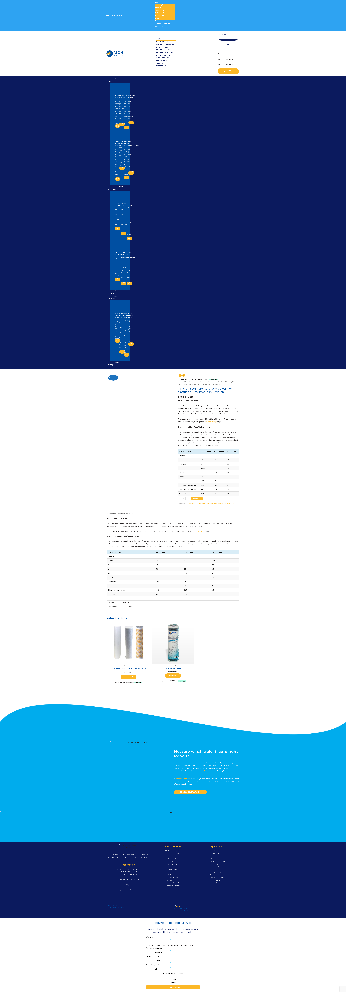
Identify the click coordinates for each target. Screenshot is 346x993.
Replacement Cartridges (117, 188)
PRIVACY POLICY (113, 906)
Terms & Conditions (217, 875)
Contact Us (159, 26)
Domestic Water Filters (173, 883)
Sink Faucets (161, 60)
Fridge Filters (162, 47)
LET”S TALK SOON (173, 987)
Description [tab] (111, 514)
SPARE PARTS (113, 363)
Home (180, 382)
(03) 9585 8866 (131, 885)
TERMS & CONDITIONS (115, 908)
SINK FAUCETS (113, 297)
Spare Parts (161, 63)
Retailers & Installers (162, 24)
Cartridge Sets (162, 58)
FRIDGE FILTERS (114, 292)
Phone (173, 982)
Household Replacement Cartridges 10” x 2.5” (215, 382)
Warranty (217, 872)
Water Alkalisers (173, 853)
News (217, 869)
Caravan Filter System (173, 864)
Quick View (129, 662)
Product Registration (217, 878)
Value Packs (172, 875)
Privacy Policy (160, 7)
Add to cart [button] (128, 677)
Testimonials (160, 10)
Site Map (217, 867)
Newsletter (159, 15)
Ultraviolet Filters (164, 52)
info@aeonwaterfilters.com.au (128, 890)
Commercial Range (173, 886)
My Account (160, 66)
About (157, 2)
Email (173, 979)
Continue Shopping (227, 71)
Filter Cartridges (164, 55)
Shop (157, 39)
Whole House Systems (165, 44)
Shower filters (163, 50)
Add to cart (197, 498)
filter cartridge (211, 422)
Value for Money (161, 13)
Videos (157, 21)
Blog (157, 18)
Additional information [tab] (126, 514)
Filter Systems (162, 42)
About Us (217, 851)
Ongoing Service (161, 5)
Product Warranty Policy (217, 880)
